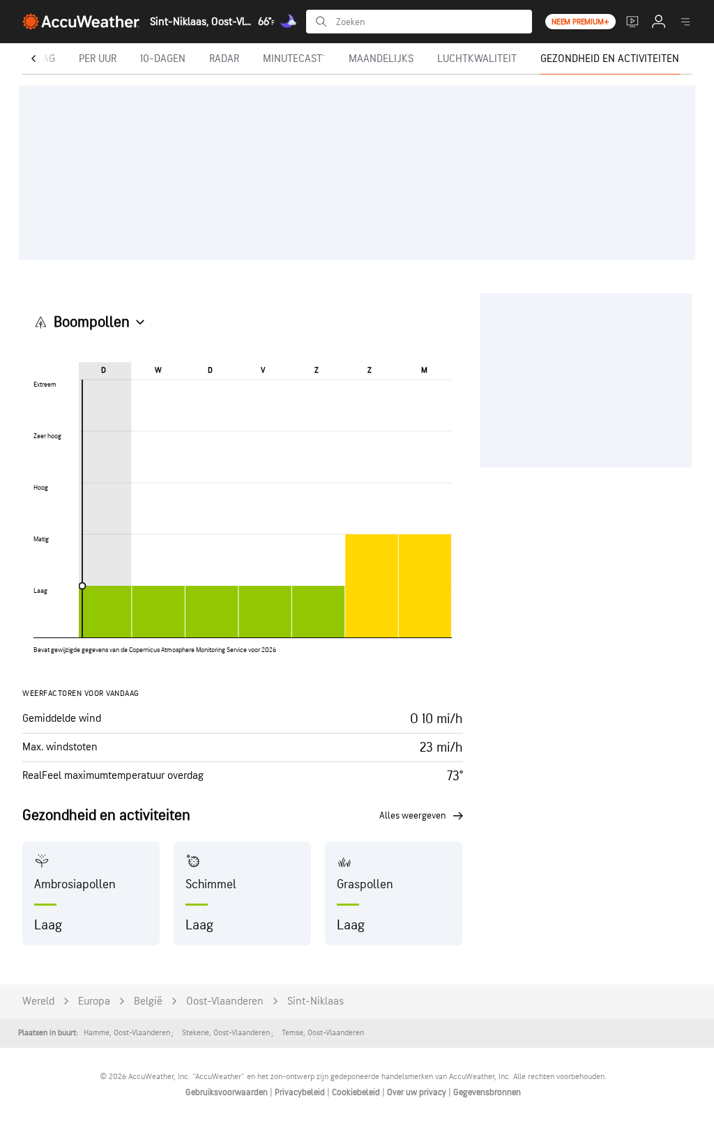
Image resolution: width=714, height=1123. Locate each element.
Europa (94, 1001)
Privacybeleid (301, 1092)
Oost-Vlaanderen (225, 1001)
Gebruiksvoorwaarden (227, 1092)
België (148, 1001)
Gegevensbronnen (487, 1092)
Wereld (38, 1001)
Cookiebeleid (357, 1092)
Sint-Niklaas (315, 1001)
